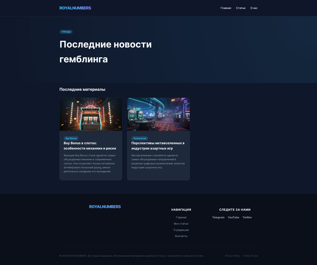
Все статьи (181, 223)
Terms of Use (250, 255)
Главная (226, 8)
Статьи (241, 8)
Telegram (218, 217)
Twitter (247, 217)
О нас (254, 8)
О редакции (181, 230)
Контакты (181, 236)
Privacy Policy (232, 255)
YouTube (233, 217)
